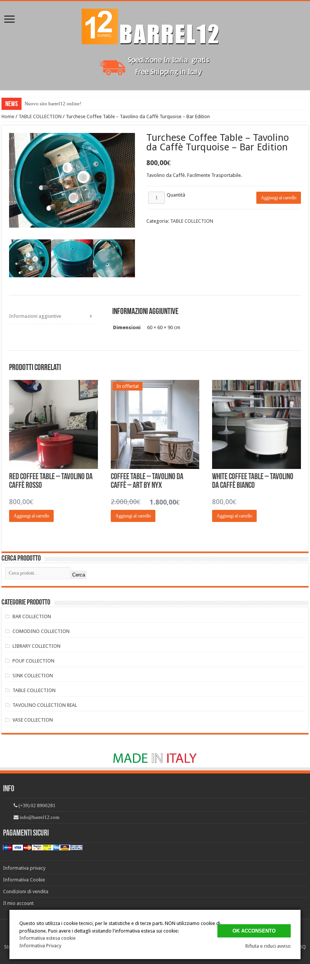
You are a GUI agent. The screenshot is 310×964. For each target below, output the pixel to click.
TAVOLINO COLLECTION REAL (44, 705)
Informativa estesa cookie (47, 938)
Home (8, 116)
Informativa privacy (24, 868)
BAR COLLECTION (31, 616)
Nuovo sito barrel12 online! (53, 103)
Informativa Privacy (40, 945)
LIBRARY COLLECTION (36, 646)
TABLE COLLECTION (40, 116)
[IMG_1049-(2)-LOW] (72, 260)
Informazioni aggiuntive (35, 316)
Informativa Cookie (24, 880)
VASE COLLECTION (32, 720)
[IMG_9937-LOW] (114, 260)
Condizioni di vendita (25, 891)
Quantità (176, 195)
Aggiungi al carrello (278, 197)
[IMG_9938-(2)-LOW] (30, 260)
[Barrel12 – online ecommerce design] (155, 25)
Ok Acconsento (254, 931)
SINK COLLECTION (32, 675)
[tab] (52, 316)
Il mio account (18, 903)
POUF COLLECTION (33, 661)
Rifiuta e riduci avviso (268, 946)
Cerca (78, 575)
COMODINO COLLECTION (41, 631)
